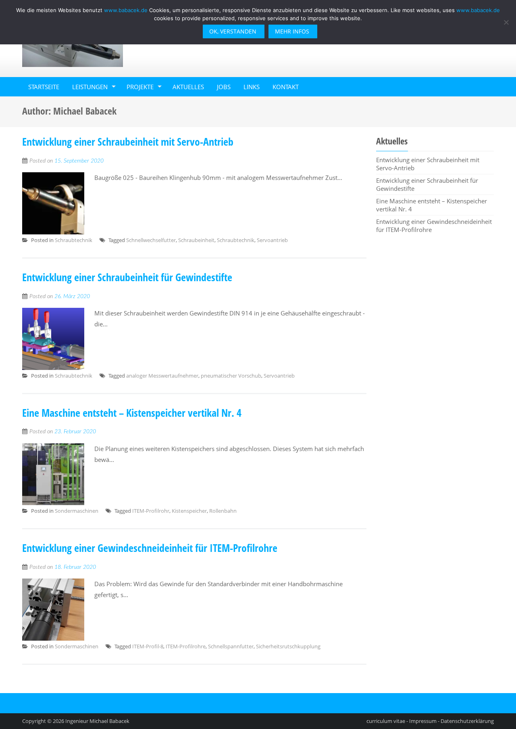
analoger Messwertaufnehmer (162, 375)
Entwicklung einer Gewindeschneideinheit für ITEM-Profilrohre (149, 548)
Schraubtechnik (73, 240)
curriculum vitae (385, 721)
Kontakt (286, 87)
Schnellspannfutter (231, 646)
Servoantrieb (272, 240)
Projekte (140, 87)
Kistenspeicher (189, 510)
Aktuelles (188, 87)
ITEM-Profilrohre (186, 646)
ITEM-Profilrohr (150, 510)
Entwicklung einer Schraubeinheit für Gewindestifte (127, 277)
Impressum (423, 721)
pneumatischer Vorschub (231, 375)
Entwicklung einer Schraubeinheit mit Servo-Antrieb (127, 141)
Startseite (43, 87)
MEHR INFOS (292, 31)
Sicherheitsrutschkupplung (288, 646)
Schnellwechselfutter (151, 240)
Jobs (224, 87)
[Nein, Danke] (506, 22)
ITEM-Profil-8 (147, 646)
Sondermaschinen (76, 510)
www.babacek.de (126, 10)
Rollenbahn (223, 510)
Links (251, 87)
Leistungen (90, 87)
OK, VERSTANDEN (232, 31)
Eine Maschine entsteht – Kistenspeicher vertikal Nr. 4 (131, 412)
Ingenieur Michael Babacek (97, 721)
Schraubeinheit (196, 240)
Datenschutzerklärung (467, 721)
